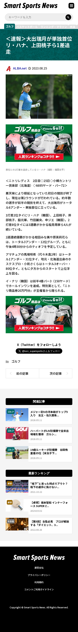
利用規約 (39, 582)
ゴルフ (10, 26)
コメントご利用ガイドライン (39, 589)
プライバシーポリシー (39, 575)
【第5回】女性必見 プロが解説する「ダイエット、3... (49, 523)
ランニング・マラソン (54, 27)
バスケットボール (27, 27)
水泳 (72, 27)
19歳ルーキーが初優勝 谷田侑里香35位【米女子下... (49, 451)
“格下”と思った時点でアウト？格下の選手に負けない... (49, 485)
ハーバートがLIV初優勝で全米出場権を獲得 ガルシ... (49, 432)
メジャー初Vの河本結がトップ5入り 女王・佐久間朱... (49, 413)
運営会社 (39, 567)
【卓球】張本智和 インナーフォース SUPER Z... (49, 504)
